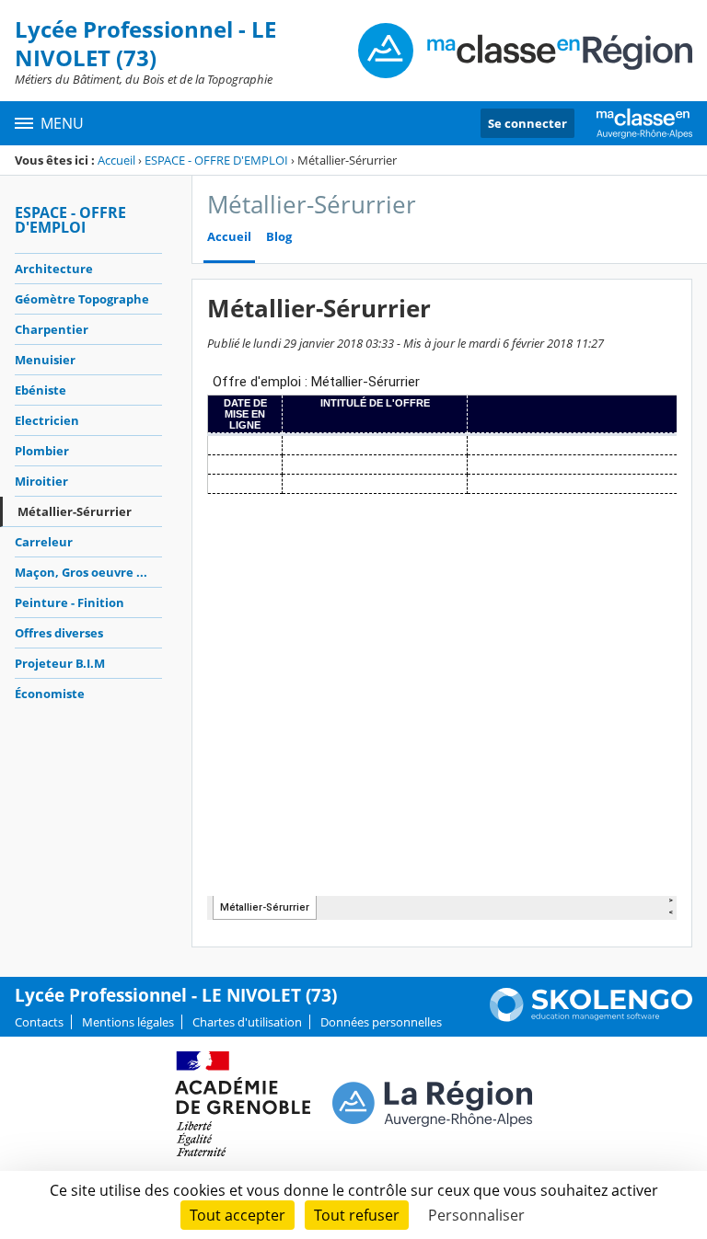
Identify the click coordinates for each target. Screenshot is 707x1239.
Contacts (39, 1022)
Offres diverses (59, 633)
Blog (279, 237)
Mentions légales (128, 1022)
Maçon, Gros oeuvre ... (81, 572)
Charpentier (51, 329)
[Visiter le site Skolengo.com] (591, 1017)
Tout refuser (357, 1215)
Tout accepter (237, 1215)
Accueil (116, 160)
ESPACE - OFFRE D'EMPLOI (216, 160)
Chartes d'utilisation (247, 1022)
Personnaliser (476, 1215)
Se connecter (527, 123)
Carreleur (44, 541)
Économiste (50, 693)
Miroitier (41, 481)
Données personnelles (381, 1022)
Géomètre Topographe (82, 299)
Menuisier (45, 359)
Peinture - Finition (69, 602)
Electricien (47, 420)
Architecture (54, 268)
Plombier (42, 450)
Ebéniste (40, 390)
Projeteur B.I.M (60, 663)
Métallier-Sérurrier (74, 511)
